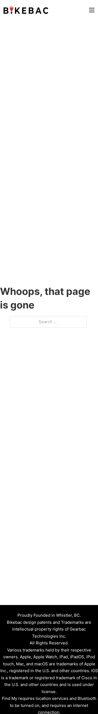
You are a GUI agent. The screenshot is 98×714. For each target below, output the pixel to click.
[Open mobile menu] (91, 10)
